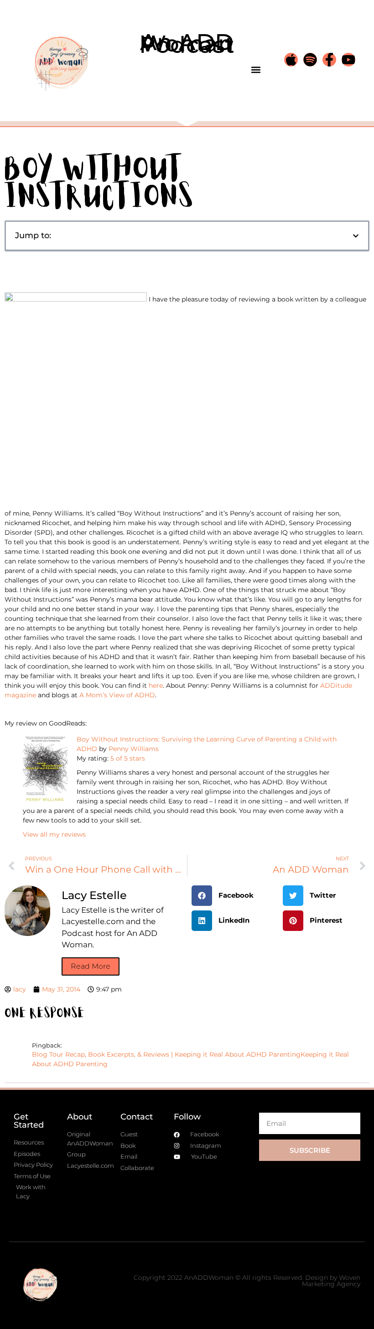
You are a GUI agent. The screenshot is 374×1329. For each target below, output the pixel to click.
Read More (90, 966)
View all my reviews (54, 834)
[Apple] (291, 59)
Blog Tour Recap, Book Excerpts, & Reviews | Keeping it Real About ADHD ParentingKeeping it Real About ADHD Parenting (190, 1059)
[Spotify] (310, 59)
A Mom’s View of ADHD (117, 695)
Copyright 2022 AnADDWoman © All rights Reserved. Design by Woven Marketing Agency (247, 1280)
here (156, 685)
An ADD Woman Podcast (187, 43)
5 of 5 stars (127, 758)
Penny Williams (134, 749)
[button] (255, 69)
